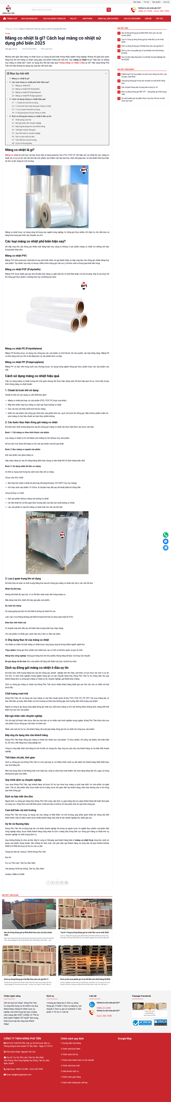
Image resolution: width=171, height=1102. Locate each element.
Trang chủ (12, 19)
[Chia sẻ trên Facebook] (48, 883)
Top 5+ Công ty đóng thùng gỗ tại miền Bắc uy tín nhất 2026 (142, 40)
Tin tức (146, 2)
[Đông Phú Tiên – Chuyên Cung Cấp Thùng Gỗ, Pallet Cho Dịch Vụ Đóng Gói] (14, 9)
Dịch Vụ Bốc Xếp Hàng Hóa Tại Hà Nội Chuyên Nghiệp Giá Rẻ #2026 (143, 58)
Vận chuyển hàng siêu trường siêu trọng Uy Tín (139, 87)
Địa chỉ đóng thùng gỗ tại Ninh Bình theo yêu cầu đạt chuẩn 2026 (141, 34)
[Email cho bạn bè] (57, 883)
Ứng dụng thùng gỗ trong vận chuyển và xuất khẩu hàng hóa (143, 82)
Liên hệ (166, 2)
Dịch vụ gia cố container (65, 1009)
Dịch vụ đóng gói (29, 19)
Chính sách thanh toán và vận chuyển (78, 1060)
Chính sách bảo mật (71, 1065)
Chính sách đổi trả (70, 1054)
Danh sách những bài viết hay (75, 1082)
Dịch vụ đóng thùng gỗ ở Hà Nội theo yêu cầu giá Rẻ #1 (142, 46)
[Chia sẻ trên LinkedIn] (66, 883)
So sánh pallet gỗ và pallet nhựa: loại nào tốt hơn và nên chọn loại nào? (143, 99)
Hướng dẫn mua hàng (71, 1043)
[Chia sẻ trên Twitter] (53, 883)
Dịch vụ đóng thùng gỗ (54, 19)
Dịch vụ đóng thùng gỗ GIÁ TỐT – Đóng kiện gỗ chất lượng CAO (143, 93)
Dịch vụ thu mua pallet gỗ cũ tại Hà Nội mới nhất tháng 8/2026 (142, 52)
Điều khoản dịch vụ (70, 1071)
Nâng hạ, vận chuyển (108, 19)
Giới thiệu (137, 2)
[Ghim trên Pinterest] (62, 883)
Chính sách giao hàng (71, 1077)
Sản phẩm (156, 2)
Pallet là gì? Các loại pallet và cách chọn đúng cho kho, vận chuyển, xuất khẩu (144, 75)
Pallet (73, 19)
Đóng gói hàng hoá (56, 1003)
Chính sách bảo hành (71, 1049)
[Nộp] (109, 10)
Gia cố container (132, 19)
